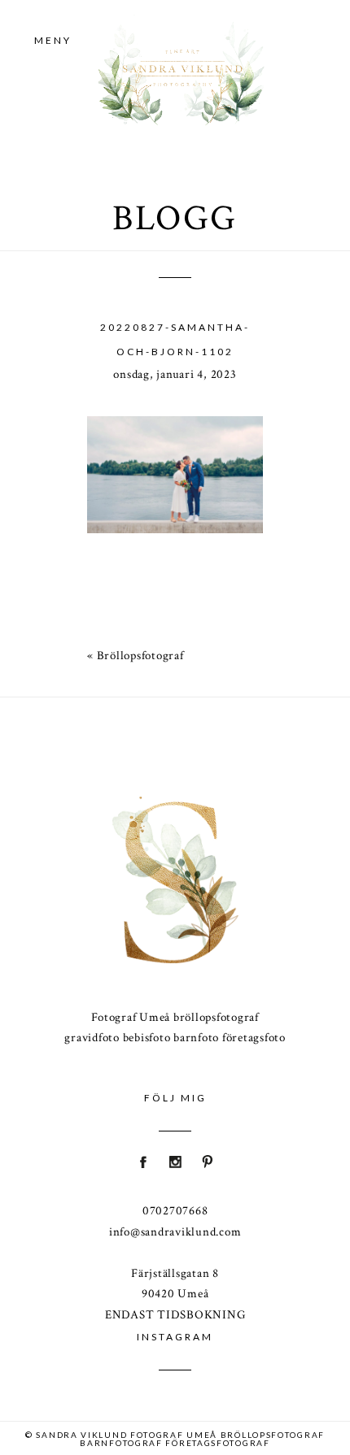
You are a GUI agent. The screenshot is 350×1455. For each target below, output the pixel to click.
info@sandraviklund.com (175, 1232)
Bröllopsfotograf (140, 655)
